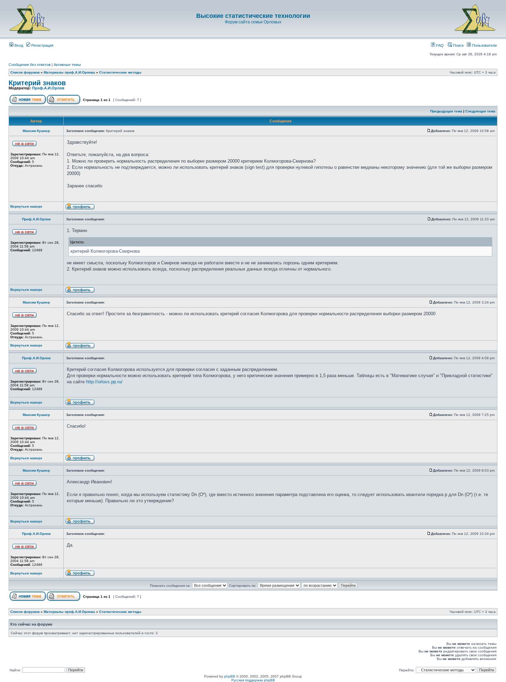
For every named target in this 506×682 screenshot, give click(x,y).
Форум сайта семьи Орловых (253, 22)
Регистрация (41, 45)
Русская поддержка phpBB (253, 680)
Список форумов (25, 72)
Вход (18, 45)
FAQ (439, 45)
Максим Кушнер (36, 131)
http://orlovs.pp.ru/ (104, 381)
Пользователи (484, 45)
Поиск (458, 45)
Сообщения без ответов (30, 65)
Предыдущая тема (446, 111)
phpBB (229, 676)
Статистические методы (120, 72)
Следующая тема (480, 111)
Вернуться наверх (26, 206)
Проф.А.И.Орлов (48, 88)
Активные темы (67, 65)
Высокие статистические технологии (253, 15)
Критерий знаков (37, 83)
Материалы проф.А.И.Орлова (69, 72)
